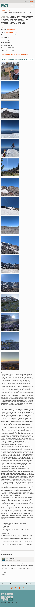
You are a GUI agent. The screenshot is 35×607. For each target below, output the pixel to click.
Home (3, 10)
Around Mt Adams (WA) (11, 32)
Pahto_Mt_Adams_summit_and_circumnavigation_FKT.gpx (15, 59)
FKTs (8, 10)
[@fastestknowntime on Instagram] (23, 588)
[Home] (5, 5)
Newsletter (4, 583)
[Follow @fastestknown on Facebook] (19, 588)
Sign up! (31, 1)
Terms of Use (29, 583)
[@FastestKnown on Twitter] (12, 588)
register (7, 27)
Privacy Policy (20, 583)
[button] (10, 71)
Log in (25, 1)
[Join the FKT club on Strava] (16, 588)
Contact (12, 583)
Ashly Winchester (11, 29)
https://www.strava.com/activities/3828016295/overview (14, 54)
